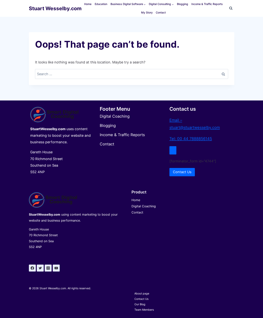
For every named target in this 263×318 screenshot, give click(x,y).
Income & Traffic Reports (207, 4)
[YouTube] (56, 268)
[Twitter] (40, 268)
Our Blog (139, 304)
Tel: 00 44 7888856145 (190, 138)
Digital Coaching (144, 206)
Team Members (144, 309)
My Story (147, 12)
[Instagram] (48, 268)
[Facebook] (32, 268)
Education (101, 4)
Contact (161, 12)
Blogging (182, 4)
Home (87, 4)
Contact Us (141, 298)
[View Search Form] (230, 8)
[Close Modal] (172, 150)
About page (141, 293)
